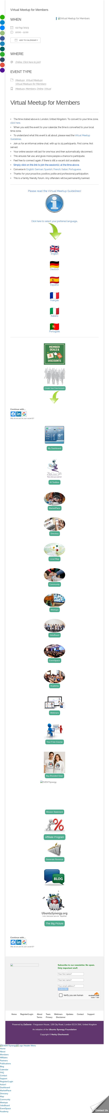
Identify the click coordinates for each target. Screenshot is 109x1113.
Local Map (54, 559)
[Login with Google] (24, 413)
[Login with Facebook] (13, 413)
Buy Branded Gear (54, 776)
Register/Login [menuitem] (6, 1081)
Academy (54, 686)
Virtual (47, 88)
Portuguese (75, 169)
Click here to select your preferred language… (54, 221)
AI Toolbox (54, 482)
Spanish (48, 169)
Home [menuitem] (2, 1048)
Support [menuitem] (3, 1078)
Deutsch (54, 269)
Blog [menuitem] (2, 1066)
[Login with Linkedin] (18, 413)
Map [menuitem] (2, 1096)
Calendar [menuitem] (4, 1069)
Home (14, 1014)
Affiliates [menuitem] (4, 1057)
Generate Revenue (54, 859)
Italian (64, 169)
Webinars (54, 713)
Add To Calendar (27, 40)
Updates (69, 1014)
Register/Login (26, 1014)
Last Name (63, 977)
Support (90, 1014)
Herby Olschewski (60, 1034)
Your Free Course (55, 742)
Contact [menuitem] (3, 1075)
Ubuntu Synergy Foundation (63, 1029)
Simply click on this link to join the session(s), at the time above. (46, 165)
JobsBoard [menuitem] (5, 1105)
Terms (39, 1017)
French (56, 169)
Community (54, 584)
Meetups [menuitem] (4, 1102)
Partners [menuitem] (4, 1060)
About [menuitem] (2, 1051)
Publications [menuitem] (5, 1063)
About (39, 1014)
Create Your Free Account (54, 388)
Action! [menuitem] (3, 1084)
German (39, 169)
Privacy (49, 1017)
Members (31, 88)
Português (54, 331)
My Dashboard (54, 448)
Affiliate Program (54, 837)
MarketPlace (54, 508)
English (30, 169)
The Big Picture (54, 923)
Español (54, 284)
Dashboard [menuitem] (5, 1087)
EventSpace (54, 660)
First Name (63, 971)
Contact (80, 1014)
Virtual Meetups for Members (30, 84)
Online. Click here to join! (28, 62)
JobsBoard (54, 635)
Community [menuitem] (5, 1099)
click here (15, 122)
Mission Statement (54, 812)
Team (48, 1014)
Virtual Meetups (34, 80)
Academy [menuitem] (4, 1111)
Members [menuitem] (4, 1054)
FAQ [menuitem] (2, 1072)
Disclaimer (60, 1017)
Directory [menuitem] (4, 1093)
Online (40, 88)
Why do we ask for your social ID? (22, 418)
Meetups (20, 80)
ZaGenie (27, 1024)
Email (60, 983)
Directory (55, 533)
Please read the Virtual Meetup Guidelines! (54, 190)
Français (54, 300)
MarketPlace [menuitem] (5, 1090)
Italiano (54, 316)
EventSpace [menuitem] (5, 1108)
